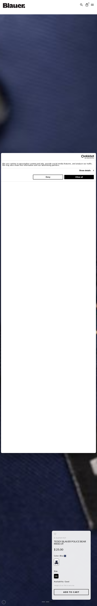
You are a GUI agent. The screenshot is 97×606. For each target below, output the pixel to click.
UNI (56, 576)
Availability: (59, 582)
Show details (85, 170)
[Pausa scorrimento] (4, 602)
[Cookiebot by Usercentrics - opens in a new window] (83, 157)
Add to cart (71, 592)
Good (67, 582)
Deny (48, 177)
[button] (60, 556)
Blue (59, 556)
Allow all (79, 177)
